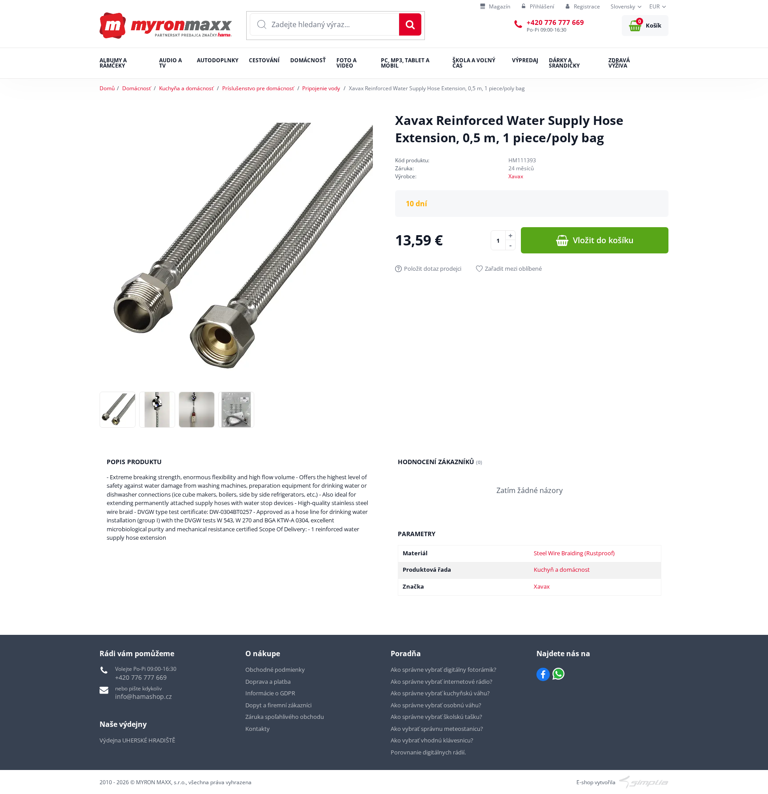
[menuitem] (495, 7)
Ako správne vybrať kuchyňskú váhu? (440, 693)
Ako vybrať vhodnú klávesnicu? (432, 740)
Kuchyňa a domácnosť (186, 88)
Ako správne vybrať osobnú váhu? (436, 705)
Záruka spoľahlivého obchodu (284, 717)
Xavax (515, 176)
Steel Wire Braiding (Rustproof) (574, 553)
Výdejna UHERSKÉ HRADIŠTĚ (137, 740)
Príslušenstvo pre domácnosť (258, 88)
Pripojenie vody (321, 88)
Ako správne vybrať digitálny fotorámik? (443, 670)
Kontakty (257, 729)
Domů (107, 88)
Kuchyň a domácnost (562, 569)
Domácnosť (136, 88)
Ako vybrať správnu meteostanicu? (437, 729)
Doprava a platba (268, 682)
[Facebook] (543, 674)
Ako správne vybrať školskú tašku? (436, 717)
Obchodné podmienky (275, 670)
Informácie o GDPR (270, 693)
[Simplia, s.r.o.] (643, 781)
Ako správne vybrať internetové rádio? (441, 682)
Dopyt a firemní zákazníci (278, 705)
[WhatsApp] (558, 674)
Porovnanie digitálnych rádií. (428, 752)
